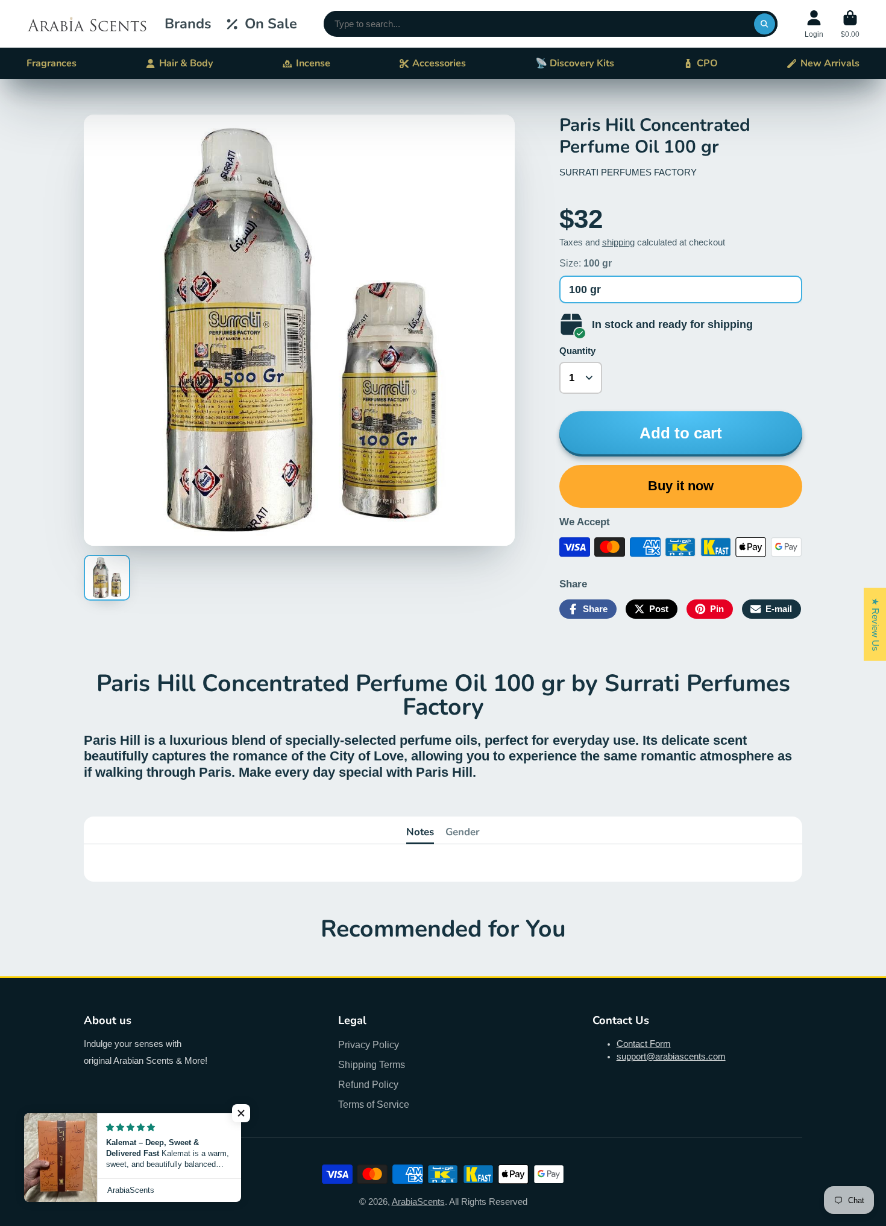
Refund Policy (368, 1084)
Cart (850, 24)
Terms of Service (373, 1104)
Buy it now (681, 485)
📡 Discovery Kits (574, 63)
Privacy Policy (368, 1044)
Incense (313, 63)
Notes (420, 832)
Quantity (577, 351)
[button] (241, 1113)
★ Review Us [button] (875, 624)
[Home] (87, 24)
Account (814, 24)
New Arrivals (829, 63)
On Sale (271, 23)
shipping (618, 242)
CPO (707, 63)
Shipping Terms (371, 1064)
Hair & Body (186, 63)
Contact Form (644, 1044)
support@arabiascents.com (671, 1056)
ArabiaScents (418, 1202)
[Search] (764, 23)
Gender (462, 832)
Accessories (439, 63)
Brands (188, 23)
